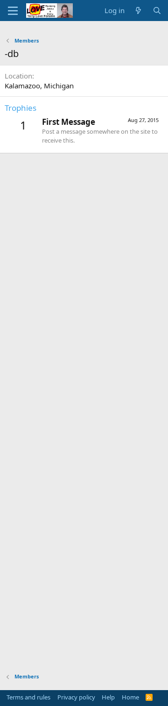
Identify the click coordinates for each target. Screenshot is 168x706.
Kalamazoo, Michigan (39, 85)
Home (130, 697)
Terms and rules (28, 697)
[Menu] (13, 10)
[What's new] (138, 10)
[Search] (157, 10)
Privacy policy (76, 697)
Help (108, 697)
